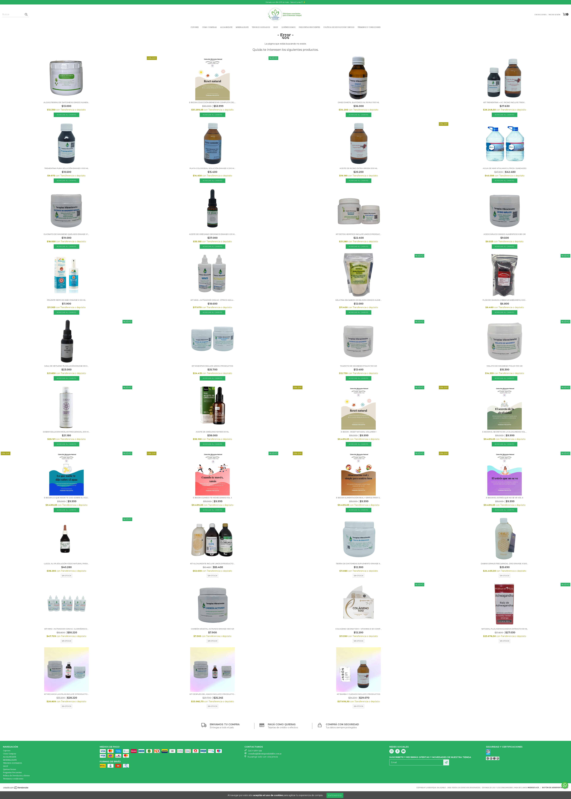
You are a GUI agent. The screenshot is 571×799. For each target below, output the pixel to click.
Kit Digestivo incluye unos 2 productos (212, 366)
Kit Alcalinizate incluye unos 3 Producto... (212, 563)
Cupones (195, 27)
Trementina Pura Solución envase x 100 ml (66, 168)
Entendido (335, 795)
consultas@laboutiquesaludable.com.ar (264, 753)
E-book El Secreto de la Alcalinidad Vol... (504, 432)
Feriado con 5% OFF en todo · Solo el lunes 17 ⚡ (285, 2)
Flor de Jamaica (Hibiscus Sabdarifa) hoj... (504, 300)
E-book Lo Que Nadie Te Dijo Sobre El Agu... (66, 498)
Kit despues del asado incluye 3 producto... (212, 694)
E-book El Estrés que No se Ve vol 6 (504, 498)
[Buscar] (26, 14)
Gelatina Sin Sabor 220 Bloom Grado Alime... (358, 300)
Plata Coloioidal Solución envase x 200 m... (212, 168)
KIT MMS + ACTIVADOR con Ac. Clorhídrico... (66, 629)
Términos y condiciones (369, 27)
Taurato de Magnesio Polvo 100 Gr (358, 366)
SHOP (275, 27)
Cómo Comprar (209, 27)
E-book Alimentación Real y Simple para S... (358, 498)
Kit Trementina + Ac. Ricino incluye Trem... (504, 102)
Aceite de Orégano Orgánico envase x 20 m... (212, 234)
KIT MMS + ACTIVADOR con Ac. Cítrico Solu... (212, 300)
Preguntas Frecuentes (309, 27)
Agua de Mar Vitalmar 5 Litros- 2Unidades (504, 168)
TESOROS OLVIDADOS (261, 27)
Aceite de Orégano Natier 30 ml (212, 432)
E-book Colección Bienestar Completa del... (212, 102)
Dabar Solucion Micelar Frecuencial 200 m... (66, 432)
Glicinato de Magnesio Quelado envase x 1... (66, 234)
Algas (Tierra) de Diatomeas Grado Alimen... (66, 102)
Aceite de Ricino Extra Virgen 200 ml (359, 168)
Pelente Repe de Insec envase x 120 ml (66, 300)
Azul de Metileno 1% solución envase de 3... (66, 366)
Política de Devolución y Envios (339, 27)
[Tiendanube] (16, 788)
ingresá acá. (533, 788)
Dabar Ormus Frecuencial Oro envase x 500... (504, 563)
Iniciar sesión (554, 15)
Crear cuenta (540, 15)
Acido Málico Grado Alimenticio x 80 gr (505, 234)
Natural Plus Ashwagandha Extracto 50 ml (504, 629)
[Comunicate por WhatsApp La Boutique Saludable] (564, 785)
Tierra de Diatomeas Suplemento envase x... (358, 563)
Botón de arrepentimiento (555, 788)
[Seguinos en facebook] (397, 751)
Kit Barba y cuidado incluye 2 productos (358, 694)
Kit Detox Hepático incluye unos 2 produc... (358, 234)
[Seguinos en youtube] (403, 751)
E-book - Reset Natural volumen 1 (358, 432)
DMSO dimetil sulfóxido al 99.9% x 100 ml (358, 102)
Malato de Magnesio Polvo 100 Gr (505, 366)
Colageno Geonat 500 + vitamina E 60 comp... (358, 629)
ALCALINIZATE (226, 27)
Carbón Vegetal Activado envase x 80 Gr (212, 629)
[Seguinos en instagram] (391, 751)
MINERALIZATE (242, 27)
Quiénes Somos (288, 27)
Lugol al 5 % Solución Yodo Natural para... (66, 563)
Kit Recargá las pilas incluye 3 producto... (66, 694)
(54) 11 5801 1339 (255, 750)
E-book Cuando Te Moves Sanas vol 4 (212, 498)
